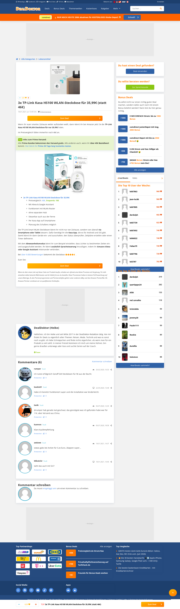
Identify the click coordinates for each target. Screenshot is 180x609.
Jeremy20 (134, 317)
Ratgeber (105, 8)
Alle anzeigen (140, 170)
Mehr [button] (116, 8)
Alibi (132, 292)
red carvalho (135, 300)
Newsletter (70, 2)
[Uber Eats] (55, 566)
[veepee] (23, 572)
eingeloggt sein (49, 488)
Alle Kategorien (28, 59)
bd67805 (133, 207)
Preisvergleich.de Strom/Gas (91, 551)
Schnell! (131, 17)
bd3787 (133, 261)
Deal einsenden (140, 71)
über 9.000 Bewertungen (32, 254)
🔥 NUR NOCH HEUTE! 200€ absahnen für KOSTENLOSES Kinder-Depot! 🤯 (87, 17)
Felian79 (133, 246)
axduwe (40, 442)
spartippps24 (136, 284)
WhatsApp (21, 2)
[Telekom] (39, 566)
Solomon (134, 357)
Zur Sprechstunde (140, 87)
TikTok (61, 2)
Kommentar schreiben (102, 361)
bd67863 (133, 191)
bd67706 (133, 254)
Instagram (41, 2)
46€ (43, 200)
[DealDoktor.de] (28, 9)
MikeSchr (40, 461)
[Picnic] (23, 566)
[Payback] (55, 559)
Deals (47, 8)
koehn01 (40, 387)
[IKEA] (55, 552)
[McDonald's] (39, 559)
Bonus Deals (59, 8)
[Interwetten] (23, 559)
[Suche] (161, 8)
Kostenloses (91, 8)
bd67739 (133, 222)
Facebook (31, 2)
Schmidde (134, 309)
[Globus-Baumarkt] (39, 552)
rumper (40, 368)
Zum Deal (64, 118)
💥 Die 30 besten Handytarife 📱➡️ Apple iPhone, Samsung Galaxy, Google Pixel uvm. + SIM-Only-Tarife (139, 561)
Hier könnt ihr (48, 146)
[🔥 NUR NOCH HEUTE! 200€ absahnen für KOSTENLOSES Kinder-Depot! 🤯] (45, 17)
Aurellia (133, 346)
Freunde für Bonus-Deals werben (93, 573)
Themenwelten (75, 8)
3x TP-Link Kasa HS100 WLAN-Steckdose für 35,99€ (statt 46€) (71, 604)
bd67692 (133, 230)
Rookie (133, 335)
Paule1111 (134, 325)
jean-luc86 (134, 199)
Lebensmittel (44, 59)
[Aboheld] (23, 552)
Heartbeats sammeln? (140, 269)
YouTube (52, 2)
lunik (38, 405)
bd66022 (133, 238)
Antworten (38, 378)
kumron (40, 424)
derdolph (134, 215)
